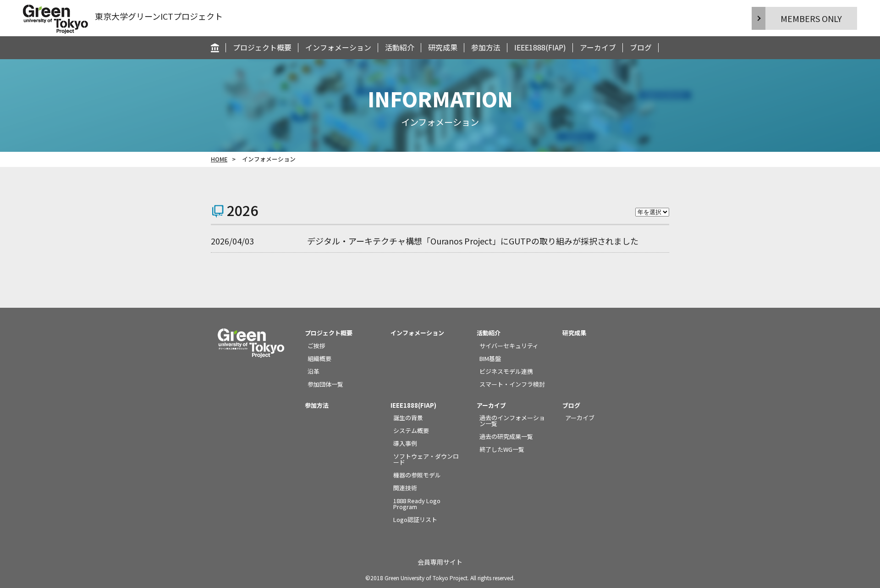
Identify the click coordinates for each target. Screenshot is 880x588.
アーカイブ (598, 47)
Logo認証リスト (415, 519)
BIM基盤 (490, 358)
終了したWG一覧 (501, 449)
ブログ (641, 47)
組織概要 (319, 358)
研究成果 (442, 47)
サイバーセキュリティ (509, 345)
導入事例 (405, 443)
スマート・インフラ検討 (512, 384)
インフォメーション (338, 47)
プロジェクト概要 (262, 47)
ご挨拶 (316, 345)
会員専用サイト (440, 561)
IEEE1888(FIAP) (540, 47)
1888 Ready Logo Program (416, 503)
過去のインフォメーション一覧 (512, 420)
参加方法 (485, 47)
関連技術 (405, 487)
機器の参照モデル (417, 475)
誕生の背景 (408, 417)
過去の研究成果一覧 (506, 436)
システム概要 (411, 430)
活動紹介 (399, 47)
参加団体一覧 (325, 384)
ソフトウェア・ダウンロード (426, 459)
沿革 (313, 371)
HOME (219, 159)
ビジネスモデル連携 (506, 371)
